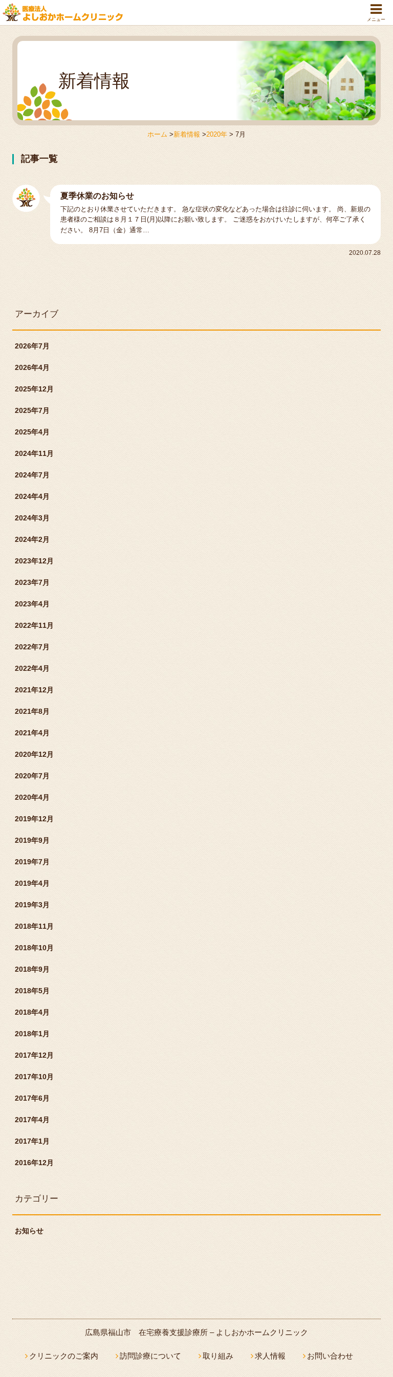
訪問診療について (150, 1355)
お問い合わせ (330, 1355)
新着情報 (186, 134)
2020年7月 (32, 776)
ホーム (157, 134)
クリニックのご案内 (63, 1355)
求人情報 (270, 1355)
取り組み (218, 1355)
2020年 (216, 134)
